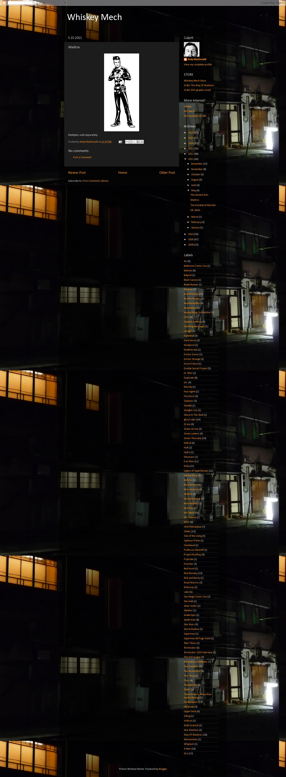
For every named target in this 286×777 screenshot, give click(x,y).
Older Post (167, 173)
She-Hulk (188, 601)
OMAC (187, 531)
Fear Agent (190, 391)
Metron (188, 480)
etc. (186, 382)
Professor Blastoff (194, 550)
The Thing (189, 676)
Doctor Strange (192, 359)
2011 (191, 159)
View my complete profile (198, 64)
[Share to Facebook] (138, 142)
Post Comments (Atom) (95, 181)
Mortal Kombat (192, 499)
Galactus (188, 401)
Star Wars (189, 624)
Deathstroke (190, 350)
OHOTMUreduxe (193, 527)
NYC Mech (189, 111)
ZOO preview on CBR (195, 116)
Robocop (189, 587)
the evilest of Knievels (195, 662)
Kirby (186, 466)
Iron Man (189, 461)
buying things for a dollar (197, 312)
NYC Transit (190, 517)
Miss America (191, 489)
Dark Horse (190, 340)
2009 (191, 239)
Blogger (163, 769)
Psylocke (188, 559)
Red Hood (189, 568)
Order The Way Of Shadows (199, 85)
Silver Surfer (190, 606)
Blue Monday (191, 294)
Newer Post (77, 173)
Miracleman (190, 485)
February (196, 222)
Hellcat (187, 443)
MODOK (188, 494)
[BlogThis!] (131, 142)
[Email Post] (120, 142)
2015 (191, 138)
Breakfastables (192, 303)
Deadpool (189, 345)
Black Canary (191, 280)
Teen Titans (190, 643)
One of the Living (193, 536)
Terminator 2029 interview (198, 652)
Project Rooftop (192, 554)
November (197, 169)
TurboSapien (191, 702)
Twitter (188, 106)
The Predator (191, 666)
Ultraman (189, 707)
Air (185, 261)
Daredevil (189, 336)
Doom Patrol (191, 364)
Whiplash (189, 744)
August (195, 180)
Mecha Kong (190, 475)
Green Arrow (191, 429)
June (194, 185)
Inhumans (189, 457)
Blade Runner (191, 284)
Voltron (188, 721)
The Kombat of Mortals (203, 205)
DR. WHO (195, 210)
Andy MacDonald (197, 59)
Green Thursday (192, 438)
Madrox (194, 200)
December (197, 164)
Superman (189, 634)
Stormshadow (191, 629)
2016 (191, 133)
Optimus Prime (192, 540)
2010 (191, 234)
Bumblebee (190, 308)
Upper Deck (190, 711)
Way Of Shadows (193, 735)
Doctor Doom (191, 354)
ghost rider (190, 419)
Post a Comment (82, 157)
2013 (191, 148)
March (195, 217)
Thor (186, 680)
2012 (191, 154)
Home (122, 173)
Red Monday (190, 573)
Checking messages (194, 326)
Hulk (186, 447)
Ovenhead (189, 545)
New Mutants (191, 503)
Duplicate (189, 378)
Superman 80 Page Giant (197, 638)
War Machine (191, 730)
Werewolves (191, 739)
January (195, 227)
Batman (188, 270)
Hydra (187, 452)
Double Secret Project (195, 368)
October (196, 174)
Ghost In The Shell (193, 415)
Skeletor (188, 610)
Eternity (188, 387)
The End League (192, 657)
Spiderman (190, 620)
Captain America (193, 322)
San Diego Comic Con (195, 596)
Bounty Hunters (192, 298)
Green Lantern (191, 433)
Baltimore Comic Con (195, 266)
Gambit (188, 405)
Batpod (188, 275)
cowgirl (188, 331)
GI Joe (187, 424)
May (194, 190)
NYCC (186, 522)
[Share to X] (134, 142)
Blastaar (188, 289)
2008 (191, 245)
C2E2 (186, 317)
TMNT (187, 689)
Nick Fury (189, 508)
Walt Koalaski (191, 725)
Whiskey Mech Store (195, 81)
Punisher (188, 564)
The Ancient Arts (199, 195)
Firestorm (189, 396)
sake (186, 592)
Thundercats (190, 685)
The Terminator (192, 671)
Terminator (190, 648)
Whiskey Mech (94, 17)
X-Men (187, 749)
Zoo (186, 753)
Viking (187, 716)
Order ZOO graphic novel (197, 90)
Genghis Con (190, 410)
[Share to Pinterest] (142, 142)
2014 (191, 143)
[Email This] (127, 142)
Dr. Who (188, 373)
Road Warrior (191, 582)
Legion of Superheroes (196, 471)
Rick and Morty (192, 578)
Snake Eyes (190, 615)
